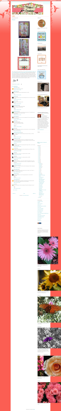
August (40, 167)
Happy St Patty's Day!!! (42, 181)
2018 (39, 155)
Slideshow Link (39, 220)
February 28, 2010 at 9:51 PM (17, 163)
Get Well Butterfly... (41, 183)
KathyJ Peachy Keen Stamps (17, 132)
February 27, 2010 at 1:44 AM (17, 119)
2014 (39, 158)
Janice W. (15, 96)
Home (24, 193)
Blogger (34, 409)
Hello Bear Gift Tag (41, 194)
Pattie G (43, 114)
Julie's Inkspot (39, 207)
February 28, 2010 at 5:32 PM (17, 146)
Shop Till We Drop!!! (41, 180)
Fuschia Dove (40, 185)
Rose (14, 143)
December (40, 163)
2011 (39, 161)
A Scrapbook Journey (40, 201)
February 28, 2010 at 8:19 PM (17, 154)
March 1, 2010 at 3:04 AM (17, 167)
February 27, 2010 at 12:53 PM (17, 126)
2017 (39, 156)
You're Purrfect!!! (41, 191)
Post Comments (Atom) (26, 195)
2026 (39, 146)
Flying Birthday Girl (41, 177)
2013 (39, 159)
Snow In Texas (40, 184)
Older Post (34, 193)
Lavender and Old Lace (40, 209)
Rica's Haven (39, 219)
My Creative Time (16, 105)
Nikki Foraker (15, 91)
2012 (39, 160)
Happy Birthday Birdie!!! (42, 179)
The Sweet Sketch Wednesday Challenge (30, 71)
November (40, 164)
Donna (15, 128)
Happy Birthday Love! (41, 193)
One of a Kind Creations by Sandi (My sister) (43, 213)
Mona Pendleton (16, 179)
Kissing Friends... (41, 186)
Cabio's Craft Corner (40, 203)
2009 (39, 197)
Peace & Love (40, 178)
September (40, 166)
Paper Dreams (39, 214)
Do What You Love (16, 138)
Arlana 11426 (15, 116)
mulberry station (16, 111)
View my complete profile (41, 129)
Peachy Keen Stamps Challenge (22, 72)
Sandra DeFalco (16, 87)
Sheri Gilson (15, 173)
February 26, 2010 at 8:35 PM (17, 103)
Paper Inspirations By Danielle (41, 215)
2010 (39, 162)
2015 (39, 157)
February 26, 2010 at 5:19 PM (17, 99)
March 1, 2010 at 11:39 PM (17, 172)
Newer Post (14, 193)
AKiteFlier (15, 159)
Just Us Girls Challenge (40, 208)
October (40, 165)
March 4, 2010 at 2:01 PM (17, 182)
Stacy (14, 152)
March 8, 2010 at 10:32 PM (17, 188)
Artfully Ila (39, 202)
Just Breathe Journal (41, 182)
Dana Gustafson (16, 169)
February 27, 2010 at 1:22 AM (17, 109)
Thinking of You (41, 192)
